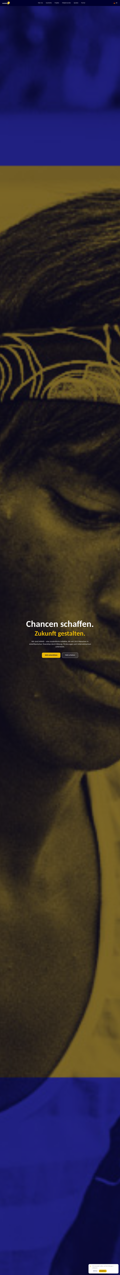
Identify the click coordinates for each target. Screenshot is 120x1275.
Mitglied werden (66, 3)
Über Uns (40, 3)
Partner (83, 3)
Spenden (76, 3)
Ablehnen (95, 1271)
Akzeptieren (102, 1271)
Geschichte (49, 3)
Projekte (57, 3)
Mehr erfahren (70, 655)
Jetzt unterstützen (51, 655)
